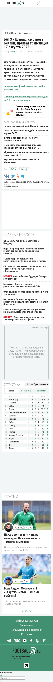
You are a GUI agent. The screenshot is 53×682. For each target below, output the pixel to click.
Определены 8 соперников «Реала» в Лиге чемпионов (25, 293)
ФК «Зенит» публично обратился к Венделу (21, 242)
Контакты (26, 634)
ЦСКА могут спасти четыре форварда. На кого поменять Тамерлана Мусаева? (22, 538)
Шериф (23, 169)
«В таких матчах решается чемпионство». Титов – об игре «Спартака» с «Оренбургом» (25, 269)
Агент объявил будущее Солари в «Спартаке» (25, 277)
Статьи (11, 496)
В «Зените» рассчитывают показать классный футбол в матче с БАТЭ (22, 146)
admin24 (13, 51)
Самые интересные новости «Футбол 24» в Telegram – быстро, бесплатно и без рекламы (30, 110)
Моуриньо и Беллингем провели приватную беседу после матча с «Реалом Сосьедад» (25, 302)
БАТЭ (13, 169)
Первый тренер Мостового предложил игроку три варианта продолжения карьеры (23, 251)
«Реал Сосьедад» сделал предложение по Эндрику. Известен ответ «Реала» (24, 310)
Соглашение (26, 625)
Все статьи (26, 611)
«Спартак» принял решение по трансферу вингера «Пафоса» (23, 318)
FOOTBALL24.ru (15, 3)
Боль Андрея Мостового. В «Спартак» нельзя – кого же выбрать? (21, 592)
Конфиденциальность (26, 620)
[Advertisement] (26, 18)
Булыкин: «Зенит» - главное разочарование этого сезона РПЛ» (21, 285)
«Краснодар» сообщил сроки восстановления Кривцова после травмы (25, 259)
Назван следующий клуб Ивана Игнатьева (26, 126)
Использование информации (26, 629)
